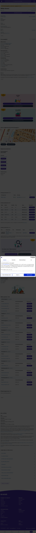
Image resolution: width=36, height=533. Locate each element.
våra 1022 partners (6, 264)
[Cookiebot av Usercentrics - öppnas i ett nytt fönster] (31, 257)
